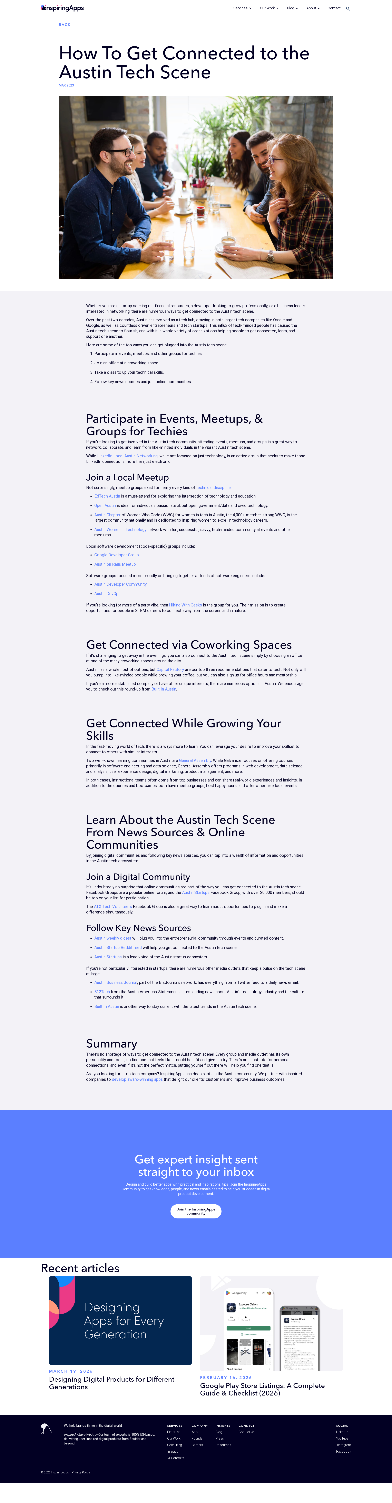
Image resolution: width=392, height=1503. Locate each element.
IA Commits (175, 1458)
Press (220, 1438)
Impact (172, 1451)
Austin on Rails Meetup (115, 564)
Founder (198, 1438)
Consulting (174, 1445)
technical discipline (213, 487)
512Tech (102, 991)
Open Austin (105, 505)
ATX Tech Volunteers (113, 906)
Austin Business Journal (115, 982)
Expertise (173, 1432)
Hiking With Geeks (185, 605)
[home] (62, 8)
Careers (197, 1445)
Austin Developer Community (120, 584)
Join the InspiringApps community (196, 1211)
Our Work (173, 1438)
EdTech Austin (107, 496)
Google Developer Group (116, 554)
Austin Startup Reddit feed (118, 947)
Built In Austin (163, 689)
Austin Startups (195, 892)
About (196, 1432)
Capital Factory (170, 669)
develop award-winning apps (137, 1079)
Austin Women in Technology (120, 529)
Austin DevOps (107, 593)
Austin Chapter (107, 514)
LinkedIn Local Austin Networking (127, 455)
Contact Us (247, 1432)
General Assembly (195, 760)
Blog (219, 1432)
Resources (223, 1445)
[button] (242, 8)
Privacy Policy (81, 1472)
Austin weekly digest (112, 938)
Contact (334, 8)
